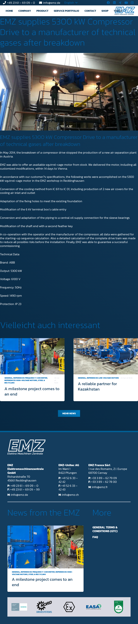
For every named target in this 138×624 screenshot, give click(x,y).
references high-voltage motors (20, 380)
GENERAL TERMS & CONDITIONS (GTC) (105, 529)
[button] (33, 10)
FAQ (95, 537)
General (8, 378)
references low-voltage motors (103, 378)
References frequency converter (30, 378)
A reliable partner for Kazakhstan (97, 386)
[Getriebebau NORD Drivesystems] (44, 607)
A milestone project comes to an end (31, 391)
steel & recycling (37, 574)
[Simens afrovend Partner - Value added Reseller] (19, 607)
